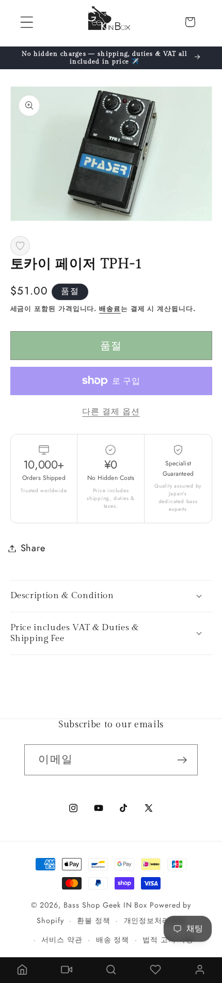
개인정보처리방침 (154, 920)
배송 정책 (113, 939)
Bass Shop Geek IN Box (105, 905)
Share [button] (33, 548)
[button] (26, 22)
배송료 (110, 309)
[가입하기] (182, 760)
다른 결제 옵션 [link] (110, 411)
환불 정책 (93, 920)
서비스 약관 (61, 939)
